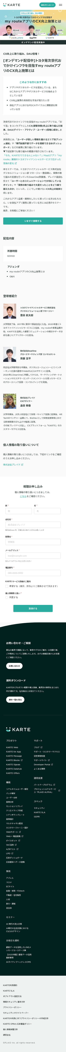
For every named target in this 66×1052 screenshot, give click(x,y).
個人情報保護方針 (10, 1029)
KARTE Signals (13, 764)
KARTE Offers (12, 773)
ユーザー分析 (11, 797)
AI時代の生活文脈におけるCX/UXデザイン (17, 929)
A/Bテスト (11, 849)
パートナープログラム (43, 784)
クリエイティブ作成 (14, 810)
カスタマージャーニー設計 (17, 827)
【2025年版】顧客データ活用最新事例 (18, 956)
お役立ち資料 (12, 940)
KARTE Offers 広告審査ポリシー (17, 1024)
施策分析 (10, 802)
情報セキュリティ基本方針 (14, 1002)
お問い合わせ (14, 666)
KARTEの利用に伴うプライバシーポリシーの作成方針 (26, 1018)
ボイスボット (11, 840)
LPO (8, 853)
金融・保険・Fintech (15, 891)
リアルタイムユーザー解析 (17, 789)
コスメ (9, 882)
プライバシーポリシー (12, 1007)
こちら (23, 496)
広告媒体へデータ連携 (15, 862)
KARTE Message (14, 756)
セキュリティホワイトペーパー (16, 1013)
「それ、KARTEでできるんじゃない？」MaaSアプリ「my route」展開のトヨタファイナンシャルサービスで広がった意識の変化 (32, 159)
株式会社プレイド (11, 464)
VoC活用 (10, 845)
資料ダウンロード (47, 5)
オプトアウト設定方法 (12, 996)
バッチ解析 (10, 793)
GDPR (37, 816)
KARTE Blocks (13, 760)
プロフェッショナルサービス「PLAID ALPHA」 (45, 790)
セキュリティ (39, 808)
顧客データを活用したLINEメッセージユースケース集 (18, 948)
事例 (8, 871)
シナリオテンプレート (15, 815)
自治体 (9, 908)
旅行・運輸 (10, 903)
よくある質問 (39, 769)
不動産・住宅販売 (13, 895)
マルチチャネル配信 (14, 823)
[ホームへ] (11, 4)
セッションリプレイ (14, 806)
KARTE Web (12, 747)
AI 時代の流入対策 (14, 924)
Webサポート (12, 832)
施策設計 (10, 819)
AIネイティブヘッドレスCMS (18, 962)
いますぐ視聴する (33, 221)
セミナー (10, 917)
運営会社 (6, 1035)
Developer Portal (42, 764)
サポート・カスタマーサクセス (47, 751)
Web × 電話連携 (13, 836)
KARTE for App (13, 751)
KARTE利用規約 (10, 985)
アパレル (10, 878)
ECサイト (10, 886)
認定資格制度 (39, 756)
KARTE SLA (39, 812)
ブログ (36, 747)
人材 (8, 899)
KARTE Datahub (14, 769)
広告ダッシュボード (14, 857)
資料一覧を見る (15, 699)
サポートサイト (40, 760)
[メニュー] (60, 4)
